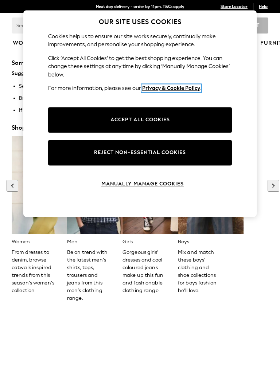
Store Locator (234, 6)
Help (263, 6)
